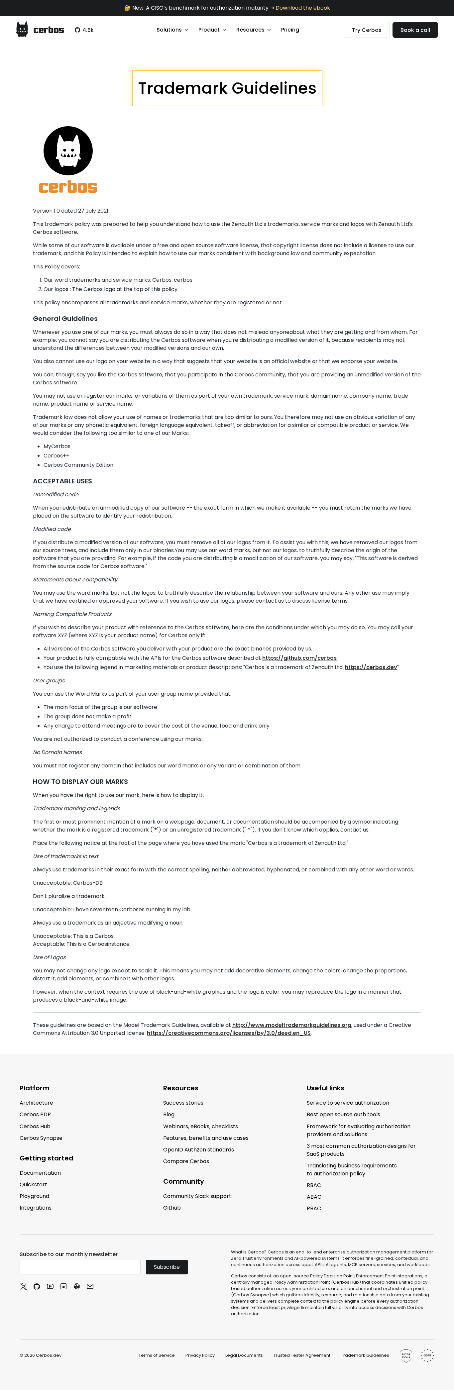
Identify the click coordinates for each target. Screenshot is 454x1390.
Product (209, 30)
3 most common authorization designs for (361, 1150)
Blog (168, 1114)
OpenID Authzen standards (198, 1149)
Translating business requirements (352, 1169)
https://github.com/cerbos (299, 658)
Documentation (40, 1173)
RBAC (314, 1185)
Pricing (290, 30)
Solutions (169, 30)
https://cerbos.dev (371, 667)
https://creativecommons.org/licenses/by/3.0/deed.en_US (229, 1033)
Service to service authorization (348, 1103)
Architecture (36, 1103)
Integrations (36, 1208)
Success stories (183, 1103)
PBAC (314, 1208)
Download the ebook (303, 8)
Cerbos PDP (35, 1114)
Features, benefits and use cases (206, 1138)
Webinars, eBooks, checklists (200, 1126)
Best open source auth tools (343, 1114)
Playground (34, 1196)
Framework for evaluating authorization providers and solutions (358, 1130)
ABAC (314, 1197)
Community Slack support (197, 1196)
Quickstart (33, 1184)
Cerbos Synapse (41, 1138)
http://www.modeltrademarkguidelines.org (291, 1025)
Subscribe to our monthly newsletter (69, 1254)
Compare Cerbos (186, 1161)
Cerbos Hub (35, 1126)
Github (172, 1208)
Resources (250, 30)
